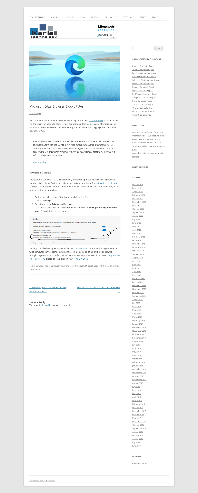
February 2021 (138, 278)
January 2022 (137, 240)
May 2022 (136, 226)
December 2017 (139, 411)
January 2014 (137, 435)
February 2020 (138, 320)
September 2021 (139, 254)
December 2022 (139, 202)
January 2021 (137, 282)
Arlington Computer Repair (144, 97)
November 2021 (139, 247)
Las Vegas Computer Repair (144, 73)
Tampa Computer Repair (143, 104)
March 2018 (137, 400)
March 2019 (137, 358)
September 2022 (139, 212)
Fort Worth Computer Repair (144, 94)
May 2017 (136, 418)
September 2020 (139, 296)
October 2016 (138, 425)
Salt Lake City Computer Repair (145, 80)
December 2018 (139, 369)
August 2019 (137, 341)
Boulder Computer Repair (143, 87)
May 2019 (136, 351)
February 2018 (138, 404)
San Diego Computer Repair (144, 76)
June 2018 (136, 390)
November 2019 (139, 331)
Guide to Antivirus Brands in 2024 (146, 142)
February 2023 (138, 195)
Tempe (143, 17)
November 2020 (139, 289)
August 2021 (137, 257)
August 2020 (137, 299)
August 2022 (137, 216)
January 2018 (137, 407)
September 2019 (139, 338)
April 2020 (136, 313)
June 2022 (136, 223)
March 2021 (137, 275)
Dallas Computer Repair (142, 90)
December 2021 (139, 243)
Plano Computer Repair (142, 101)
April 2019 (136, 355)
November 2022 (139, 205)
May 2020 (136, 310)
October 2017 (138, 414)
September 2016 (139, 428)
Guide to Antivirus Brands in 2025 (146, 139)
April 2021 (136, 271)
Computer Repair (37, 17)
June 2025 (136, 188)
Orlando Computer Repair (143, 108)
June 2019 (136, 348)
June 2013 (136, 446)
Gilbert (70, 17)
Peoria (155, 17)
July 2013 (136, 442)
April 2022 (136, 229)
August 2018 (137, 383)
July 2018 (136, 386)
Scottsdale (128, 17)
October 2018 (138, 376)
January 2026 (137, 184)
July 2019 (136, 344)
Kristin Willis (34, 269)
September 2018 (139, 379)
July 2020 (136, 303)
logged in (46, 305)
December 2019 (139, 327)
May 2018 (136, 393)
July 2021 (136, 261)
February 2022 (138, 236)
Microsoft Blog (39, 162)
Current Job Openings (141, 115)
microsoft (80, 266)
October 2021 (138, 250)
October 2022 (138, 209)
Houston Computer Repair (143, 111)
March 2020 (137, 317)
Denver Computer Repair (143, 83)
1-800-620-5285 (81, 248)
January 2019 (137, 365)
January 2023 (137, 198)
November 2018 (139, 372)
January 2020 (137, 324)
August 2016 (137, 432)
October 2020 (138, 292)
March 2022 (137, 233)
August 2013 (137, 439)
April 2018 (136, 397)
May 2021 (136, 268)
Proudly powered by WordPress (42, 480)
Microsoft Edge (96, 120)
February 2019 (138, 362)
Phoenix (95, 17)
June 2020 (136, 306)
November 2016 (139, 421)
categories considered (107, 183)
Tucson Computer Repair (143, 69)
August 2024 (137, 191)
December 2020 (139, 285)
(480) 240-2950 (81, 258)
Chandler (55, 17)
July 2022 (136, 219)
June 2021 (136, 264)
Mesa (82, 17)
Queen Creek (111, 17)
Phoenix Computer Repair (143, 66)
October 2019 (138, 334)
